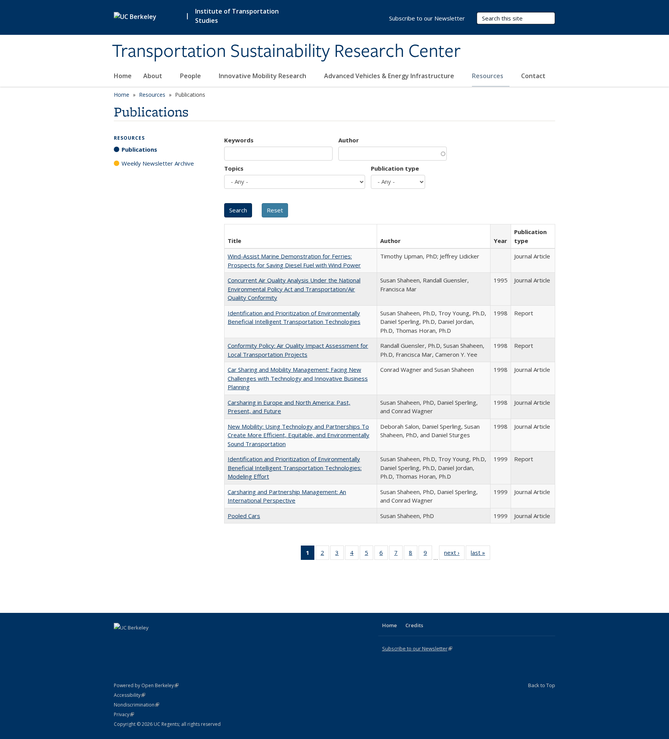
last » (480, 554)
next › (454, 554)
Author (348, 140)
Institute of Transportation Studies (237, 16)
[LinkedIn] (136, 640)
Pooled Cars (244, 516)
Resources (488, 76)
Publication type (395, 168)
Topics (234, 168)
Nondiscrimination (136, 704)
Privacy (124, 714)
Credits (414, 625)
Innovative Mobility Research (263, 76)
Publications (139, 149)
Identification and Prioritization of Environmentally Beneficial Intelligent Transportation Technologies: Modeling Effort (295, 467)
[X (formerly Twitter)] (121, 640)
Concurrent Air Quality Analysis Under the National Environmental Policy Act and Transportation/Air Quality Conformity (294, 288)
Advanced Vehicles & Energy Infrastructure (390, 76)
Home (123, 76)
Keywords (239, 140)
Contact (533, 76)
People (191, 76)
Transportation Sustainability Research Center (286, 51)
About (153, 76)
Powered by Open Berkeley (146, 685)
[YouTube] (151, 640)
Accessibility (129, 695)
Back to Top (541, 685)
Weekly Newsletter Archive (158, 163)
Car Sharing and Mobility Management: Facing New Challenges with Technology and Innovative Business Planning (298, 378)
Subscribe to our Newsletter (427, 18)
